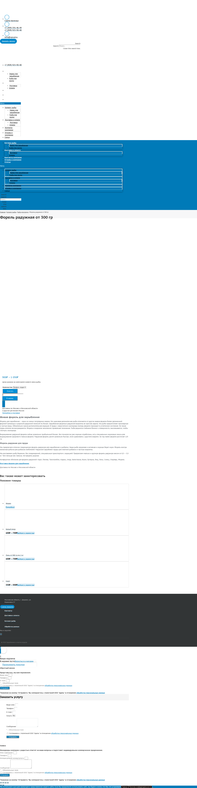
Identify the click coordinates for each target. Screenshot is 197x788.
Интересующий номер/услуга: (12, 758)
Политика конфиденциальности (140, 787)
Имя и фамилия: (6, 753)
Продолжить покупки (13, 664)
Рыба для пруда (15, 175)
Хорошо (124, 787)
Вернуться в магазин (24, 661)
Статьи (8, 99)
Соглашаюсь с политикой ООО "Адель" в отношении (44, 733)
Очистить (10, 391)
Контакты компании (9, 91)
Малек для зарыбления (18, 145)
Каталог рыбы (10, 71)
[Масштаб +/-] (8, 782)
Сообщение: (11, 726)
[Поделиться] (3, 782)
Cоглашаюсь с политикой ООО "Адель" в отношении (37, 686)
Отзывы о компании (9, 96)
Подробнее (10, 507)
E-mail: (3, 681)
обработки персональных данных (58, 686)
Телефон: (4, 678)
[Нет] (153, 787)
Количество (7, 387)
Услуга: (9, 716)
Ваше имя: (4, 675)
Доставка (13, 86)
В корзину (9, 398)
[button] (40, 43)
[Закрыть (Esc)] (1, 782)
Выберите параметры (25, 533)
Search (55, 46)
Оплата (12, 125)
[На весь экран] (5, 782)
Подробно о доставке (11, 413)
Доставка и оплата (13, 83)
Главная (2, 212)
